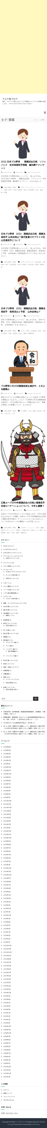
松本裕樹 (31, 190)
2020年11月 (7, 949)
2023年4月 (7, 854)
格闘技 (5, 637)
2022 (22, 187)
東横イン (9, 615)
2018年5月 (6, 1050)
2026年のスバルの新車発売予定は (14, 723)
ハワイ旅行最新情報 (9, 593)
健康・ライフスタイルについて (13, 603)
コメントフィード (9, 1096)
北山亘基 (38, 262)
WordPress (36, 1124)
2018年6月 (6, 1046)
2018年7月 (6, 1043)
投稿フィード (7, 1093)
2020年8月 (7, 959)
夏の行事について (9, 610)
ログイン (6, 1090)
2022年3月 (7, 898)
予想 (27, 331)
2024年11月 (7, 804)
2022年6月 (7, 888)
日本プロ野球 (17, 190)
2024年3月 (7, 821)
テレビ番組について (9, 586)
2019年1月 (6, 1023)
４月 (13, 413)
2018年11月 (7, 1030)
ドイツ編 (9, 646)
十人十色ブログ (10, 99)
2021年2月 (6, 939)
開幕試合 (24, 533)
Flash (9, 1124)
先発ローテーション (7, 530)
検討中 (39, 411)
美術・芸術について (9, 667)
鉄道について (7, 687)
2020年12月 (7, 945)
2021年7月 (6, 925)
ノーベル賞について (9, 590)
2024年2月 (7, 824)
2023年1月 (6, 865)
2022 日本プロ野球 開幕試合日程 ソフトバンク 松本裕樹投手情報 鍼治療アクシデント (23, 164)
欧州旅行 (6, 640)
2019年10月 (7, 992)
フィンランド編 (11, 656)
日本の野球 (7, 187)
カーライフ (7, 563)
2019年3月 (6, 1016)
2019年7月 (6, 1003)
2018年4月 (7, 1053)
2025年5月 (6, 791)
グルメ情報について (9, 566)
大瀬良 (18, 530)
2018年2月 (6, 1060)
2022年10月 (7, 875)
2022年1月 (6, 905)
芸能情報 (6, 670)
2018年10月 (7, 1033)
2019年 (23, 528)
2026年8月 (7, 747)
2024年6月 (7, 814)
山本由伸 (34, 331)
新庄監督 (13, 264)
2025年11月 (7, 770)
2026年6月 (7, 750)
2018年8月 (7, 1040)
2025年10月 (7, 774)
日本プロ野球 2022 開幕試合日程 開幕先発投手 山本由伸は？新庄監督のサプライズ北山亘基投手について (23, 237)
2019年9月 (6, 996)
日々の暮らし (7, 630)
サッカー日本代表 (11, 575)
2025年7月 (7, 784)
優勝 (42, 528)
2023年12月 (7, 831)
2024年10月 (7, 807)
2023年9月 (7, 841)
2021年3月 (6, 935)
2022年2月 (7, 902)
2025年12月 (7, 767)
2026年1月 (6, 764)
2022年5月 (7, 892)
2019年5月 (6, 1009)
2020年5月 (7, 969)
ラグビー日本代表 (11, 598)
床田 (41, 530)
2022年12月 (7, 868)
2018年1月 (6, 1063)
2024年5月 (7, 817)
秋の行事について (9, 660)
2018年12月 (7, 1026)
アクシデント (30, 187)
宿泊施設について (9, 613)
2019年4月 (6, 1013)
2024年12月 (7, 801)
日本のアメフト (11, 558)
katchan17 (19, 172)
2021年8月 (6, 922)
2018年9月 (6, 1036)
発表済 (15, 333)
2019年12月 (7, 986)
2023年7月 (7, 848)
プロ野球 (24, 411)
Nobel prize (7, 546)
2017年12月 (7, 1067)
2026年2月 (7, 760)
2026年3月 (7, 757)
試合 (37, 190)
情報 (5, 190)
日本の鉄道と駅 (11, 689)
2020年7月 (7, 962)
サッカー (6, 569)
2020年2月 (7, 979)
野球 (14, 187)
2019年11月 (6, 989)
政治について (7, 623)
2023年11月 (7, 834)
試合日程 (31, 264)
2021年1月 (6, 942)
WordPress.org (8, 1100)
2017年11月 (6, 1070)
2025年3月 (7, 794)
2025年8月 (7, 780)
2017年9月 (6, 1077)
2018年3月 (6, 1056)
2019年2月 (6, 1019)
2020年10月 (7, 952)
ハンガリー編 (10, 649)
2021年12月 (7, 908)
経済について (7, 664)
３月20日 (7, 413)
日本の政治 (9, 625)
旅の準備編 (11, 651)
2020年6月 (7, 966)
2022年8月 (7, 881)
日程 (25, 190)
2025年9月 (7, 777)
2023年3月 (7, 858)
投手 (10, 190)
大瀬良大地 (25, 530)
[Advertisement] (23, 23)
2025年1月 (6, 797)
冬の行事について (9, 606)
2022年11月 (7, 871)
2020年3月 (7, 976)
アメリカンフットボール (11, 556)
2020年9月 (7, 955)
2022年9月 (7, 878)
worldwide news (9, 549)
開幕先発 (31, 333)
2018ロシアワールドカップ (15, 572)
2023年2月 (7, 861)
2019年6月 (6, 1006)
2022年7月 (7, 885)
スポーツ (6, 583)
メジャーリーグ (11, 679)
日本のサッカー (11, 578)
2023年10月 (7, 838)
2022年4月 (7, 895)
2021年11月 (6, 912)
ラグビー (6, 596)
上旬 (29, 411)
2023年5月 (7, 851)
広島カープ (34, 530)
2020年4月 (7, 972)
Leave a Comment (33, 172)
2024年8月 (7, 811)
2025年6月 (7, 787)
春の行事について (9, 633)
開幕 (5, 192)
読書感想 (6, 674)
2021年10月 (7, 915)
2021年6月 (6, 929)
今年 (37, 528)
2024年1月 (6, 828)
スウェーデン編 (11, 642)
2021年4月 (6, 932)
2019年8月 (6, 999)
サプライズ (29, 262)
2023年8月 (7, 844)
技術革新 (6, 620)
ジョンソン (30, 528)
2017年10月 (7, 1073)
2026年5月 (7, 754)
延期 (34, 411)
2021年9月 (6, 918)
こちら (15, 1113)
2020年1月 (7, 982)
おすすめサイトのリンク (11, 553)
